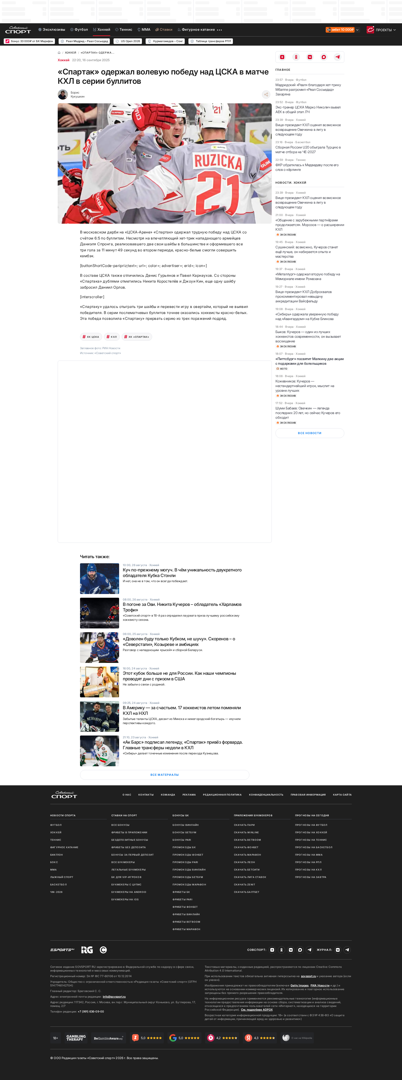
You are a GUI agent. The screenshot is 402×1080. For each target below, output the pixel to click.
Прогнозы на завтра (311, 877)
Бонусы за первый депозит (132, 854)
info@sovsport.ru (114, 996)
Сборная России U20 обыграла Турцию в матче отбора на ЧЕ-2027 (308, 149)
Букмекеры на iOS (125, 899)
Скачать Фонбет (246, 847)
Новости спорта (63, 815)
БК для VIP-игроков (126, 877)
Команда (168, 794)
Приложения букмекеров (253, 815)
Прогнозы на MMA (309, 854)
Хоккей (63, 60)
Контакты (146, 794)
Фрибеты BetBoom (186, 921)
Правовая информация (308, 794)
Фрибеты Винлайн (186, 914)
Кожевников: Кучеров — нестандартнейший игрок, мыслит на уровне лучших (304, 386)
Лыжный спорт (61, 877)
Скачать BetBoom (247, 839)
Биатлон (56, 854)
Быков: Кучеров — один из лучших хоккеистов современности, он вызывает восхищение (308, 336)
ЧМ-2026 (56, 892)
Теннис (55, 839)
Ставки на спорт (124, 815)
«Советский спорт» (107, 353)
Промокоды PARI (185, 862)
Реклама (189, 794)
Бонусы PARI (182, 839)
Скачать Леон (244, 862)
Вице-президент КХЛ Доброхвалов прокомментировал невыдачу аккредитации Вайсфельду (303, 296)
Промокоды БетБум (188, 877)
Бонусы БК (181, 815)
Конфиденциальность (266, 794)
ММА (53, 869)
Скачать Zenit (244, 884)
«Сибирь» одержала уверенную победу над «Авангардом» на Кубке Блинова (306, 316)
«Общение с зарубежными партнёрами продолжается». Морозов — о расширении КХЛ (309, 225)
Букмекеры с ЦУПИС (126, 884)
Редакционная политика (222, 794)
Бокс (54, 862)
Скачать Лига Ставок (250, 877)
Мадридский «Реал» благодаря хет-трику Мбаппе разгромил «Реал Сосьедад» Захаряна (308, 89)
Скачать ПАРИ (244, 825)
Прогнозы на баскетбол (313, 847)
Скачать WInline (246, 832)
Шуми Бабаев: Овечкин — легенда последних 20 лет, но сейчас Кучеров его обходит (307, 413)
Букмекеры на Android (128, 892)
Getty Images (300, 985)
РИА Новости (320, 985)
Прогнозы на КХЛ (308, 869)
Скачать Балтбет (247, 892)
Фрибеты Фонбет (185, 906)
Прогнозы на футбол (311, 825)
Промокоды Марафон (189, 884)
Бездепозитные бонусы (129, 839)
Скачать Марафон (247, 854)
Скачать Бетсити (247, 869)
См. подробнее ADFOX (257, 1009)
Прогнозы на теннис (311, 839)
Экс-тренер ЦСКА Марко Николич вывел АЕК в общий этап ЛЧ (308, 109)
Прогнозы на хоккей (311, 832)
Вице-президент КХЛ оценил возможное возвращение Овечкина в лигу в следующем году (308, 129)
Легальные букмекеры (128, 869)
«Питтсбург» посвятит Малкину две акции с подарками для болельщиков (309, 361)
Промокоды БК (184, 847)
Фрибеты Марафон (186, 929)
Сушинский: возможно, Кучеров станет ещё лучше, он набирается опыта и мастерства (306, 252)
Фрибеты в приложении (129, 832)
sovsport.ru (308, 976)
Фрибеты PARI (182, 899)
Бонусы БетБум (184, 832)
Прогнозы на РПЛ (308, 862)
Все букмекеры (123, 862)
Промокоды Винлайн (189, 869)
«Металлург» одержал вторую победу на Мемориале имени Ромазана (307, 276)
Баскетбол (58, 884)
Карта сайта (342, 794)
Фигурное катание (64, 847)
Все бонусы (120, 825)
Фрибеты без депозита (128, 847)
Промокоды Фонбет (188, 854)
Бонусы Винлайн (186, 825)
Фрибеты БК (181, 892)
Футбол (56, 825)
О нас (127, 794)
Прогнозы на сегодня (312, 815)
